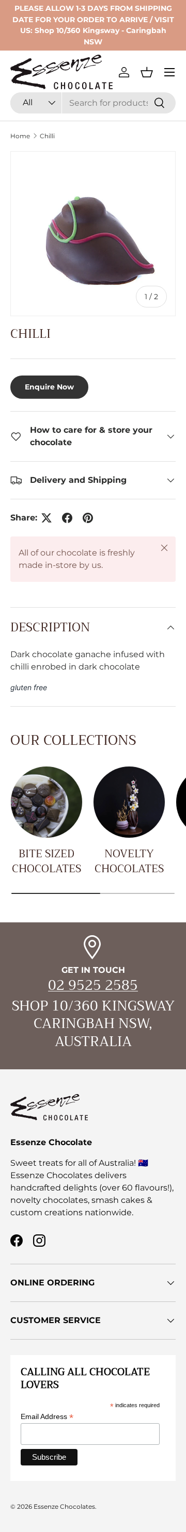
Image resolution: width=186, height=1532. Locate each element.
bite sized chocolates (46, 861)
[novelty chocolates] (129, 802)
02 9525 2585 (93, 985)
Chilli (47, 136)
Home (20, 136)
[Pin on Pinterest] (88, 518)
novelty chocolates (129, 861)
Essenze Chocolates (64, 1506)
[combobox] (93, 102)
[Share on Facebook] (67, 518)
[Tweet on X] (46, 518)
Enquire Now (49, 387)
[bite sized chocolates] (46, 802)
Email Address (47, 1417)
